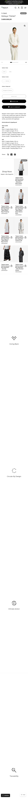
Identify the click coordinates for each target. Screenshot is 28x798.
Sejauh (5, 13)
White (7, 81)
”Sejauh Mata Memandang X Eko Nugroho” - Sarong (7, 260)
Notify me (15, 101)
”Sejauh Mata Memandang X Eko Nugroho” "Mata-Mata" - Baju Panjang (7, 202)
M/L (10, 71)
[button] (11, 62)
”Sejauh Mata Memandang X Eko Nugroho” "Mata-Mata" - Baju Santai (7, 231)
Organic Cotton (7, 90)
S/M (4, 71)
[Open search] (15, 8)
